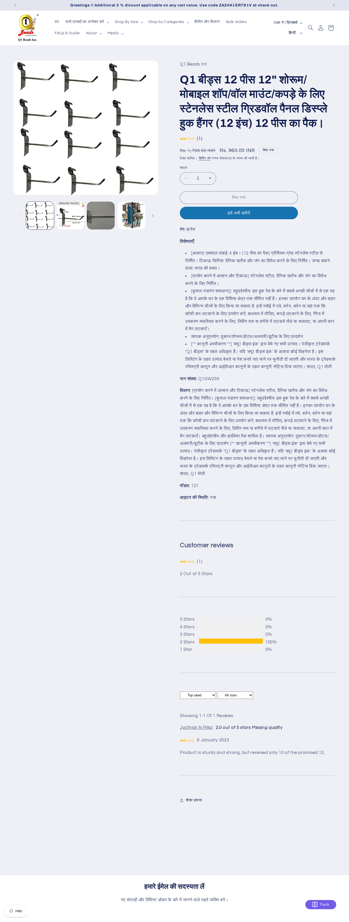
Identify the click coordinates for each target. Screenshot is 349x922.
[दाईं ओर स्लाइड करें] (152, 215)
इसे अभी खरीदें (239, 213)
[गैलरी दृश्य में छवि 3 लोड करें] (101, 215)
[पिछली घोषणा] (15, 5)
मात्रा (183, 168)
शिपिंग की (205, 158)
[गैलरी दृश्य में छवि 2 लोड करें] (70, 215)
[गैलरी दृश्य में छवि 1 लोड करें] (40, 215)
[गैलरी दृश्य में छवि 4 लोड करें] (131, 215)
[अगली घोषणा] (334, 5)
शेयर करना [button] (194, 800)
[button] (86, 22)
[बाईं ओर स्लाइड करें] (19, 215)
